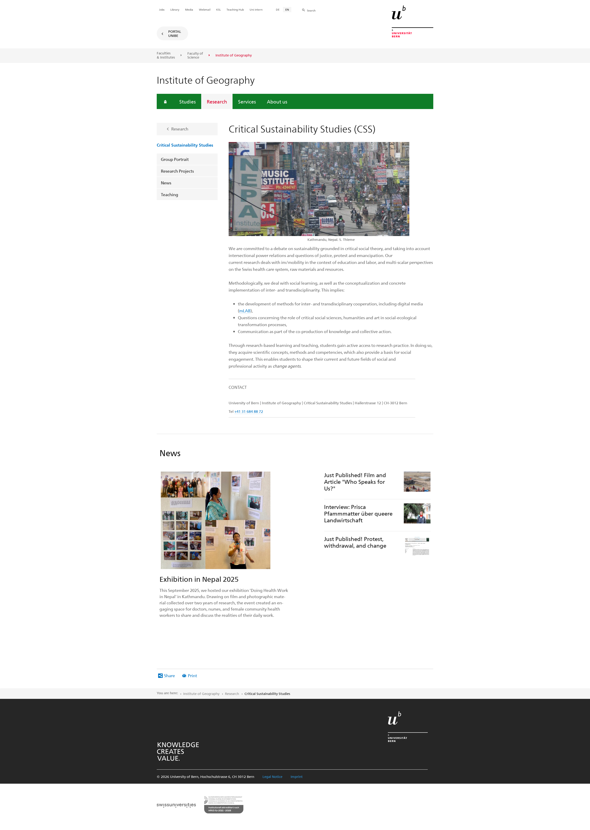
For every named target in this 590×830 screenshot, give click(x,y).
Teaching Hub (235, 9)
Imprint (297, 776)
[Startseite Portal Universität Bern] (412, 21)
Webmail (204, 9)
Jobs (162, 9)
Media (189, 9)
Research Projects (177, 171)
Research (217, 101)
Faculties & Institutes (166, 55)
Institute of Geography (201, 693)
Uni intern (256, 9)
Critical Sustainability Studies (185, 145)
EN (287, 9)
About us (277, 101)
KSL (218, 9)
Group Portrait (175, 159)
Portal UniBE (174, 33)
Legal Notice (272, 776)
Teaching (169, 194)
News (166, 183)
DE (278, 9)
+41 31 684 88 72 (248, 411)
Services (247, 101)
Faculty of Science (195, 55)
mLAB (245, 310)
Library (174, 9)
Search (311, 10)
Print (192, 675)
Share (169, 675)
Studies (187, 101)
